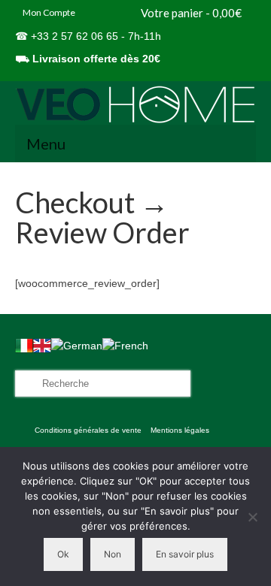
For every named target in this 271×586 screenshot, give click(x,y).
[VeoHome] (135, 104)
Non (112, 554)
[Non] (252, 516)
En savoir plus (185, 554)
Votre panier (190, 13)
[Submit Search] (26, 383)
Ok (63, 554)
